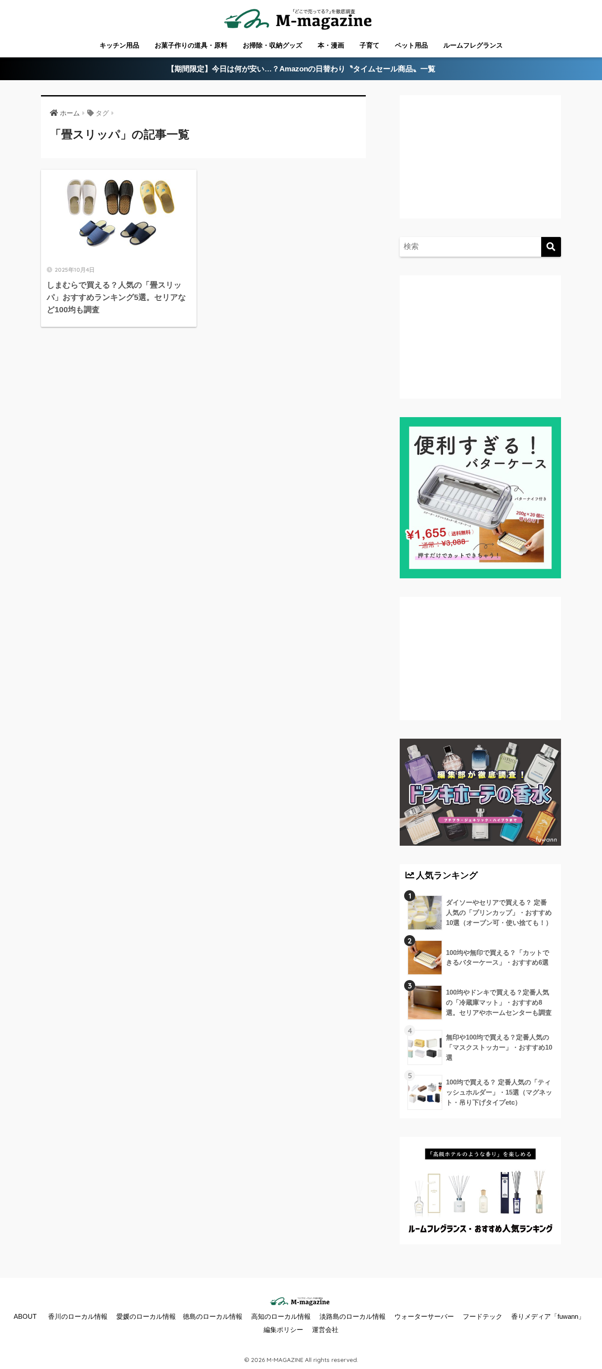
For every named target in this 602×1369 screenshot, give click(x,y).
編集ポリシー (283, 1329)
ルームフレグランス (473, 45)
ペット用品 (411, 45)
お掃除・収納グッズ (272, 45)
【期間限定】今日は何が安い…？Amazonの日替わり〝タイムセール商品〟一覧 (301, 69)
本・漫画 (331, 45)
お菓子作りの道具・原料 (191, 45)
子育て (369, 45)
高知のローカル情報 (281, 1316)
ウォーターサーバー (424, 1316)
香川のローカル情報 (78, 1316)
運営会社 (325, 1329)
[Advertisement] (479, 165)
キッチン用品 (119, 45)
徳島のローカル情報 (212, 1316)
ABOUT (25, 1316)
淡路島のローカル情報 (353, 1316)
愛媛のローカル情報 (146, 1316)
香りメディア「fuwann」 (548, 1316)
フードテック (482, 1316)
